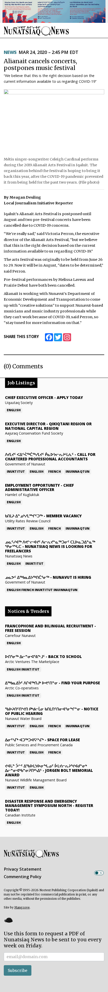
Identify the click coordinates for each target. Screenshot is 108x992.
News (10, 52)
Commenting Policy (22, 876)
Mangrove (22, 907)
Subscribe (17, 970)
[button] (8, 920)
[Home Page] (36, 30)
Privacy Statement (22, 869)
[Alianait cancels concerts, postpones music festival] (54, 121)
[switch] (99, 873)
